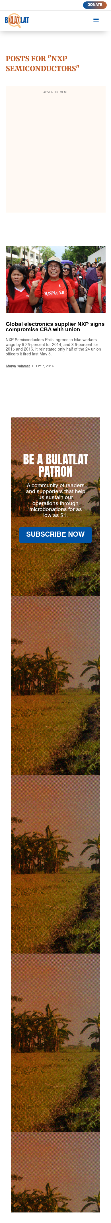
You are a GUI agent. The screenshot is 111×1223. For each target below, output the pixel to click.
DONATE (94, 5)
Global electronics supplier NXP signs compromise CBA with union (56, 308)
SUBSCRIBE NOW (55, 535)
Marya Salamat (18, 366)
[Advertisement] (55, 152)
